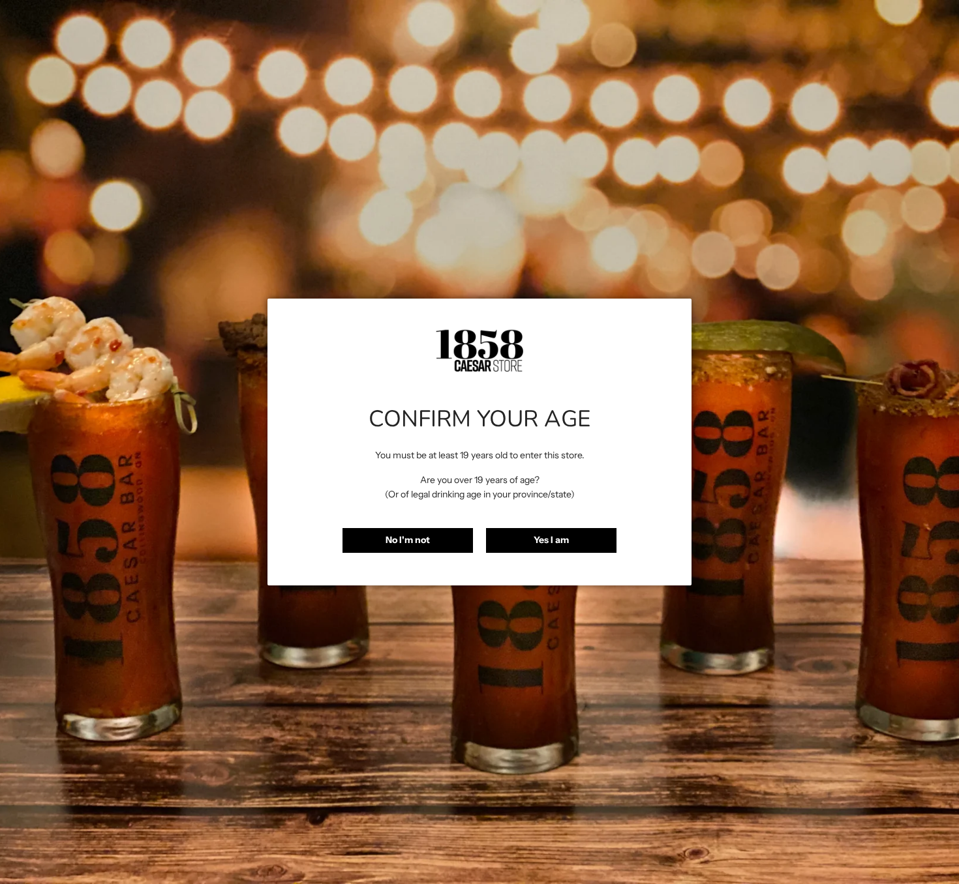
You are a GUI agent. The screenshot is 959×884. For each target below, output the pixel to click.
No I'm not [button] (408, 540)
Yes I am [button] (551, 540)
